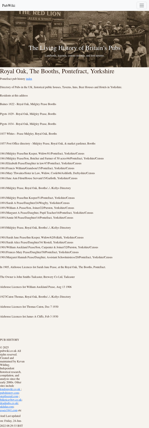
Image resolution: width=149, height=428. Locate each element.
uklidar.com (6, 406)
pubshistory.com (9, 393)
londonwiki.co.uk (10, 389)
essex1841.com (8, 410)
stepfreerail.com (9, 396)
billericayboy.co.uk (11, 399)
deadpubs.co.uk (9, 403)
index (29, 79)
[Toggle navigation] (142, 5)
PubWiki (8, 5)
